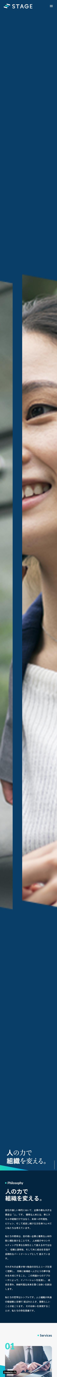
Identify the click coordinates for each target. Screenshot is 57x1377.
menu (51, 6)
